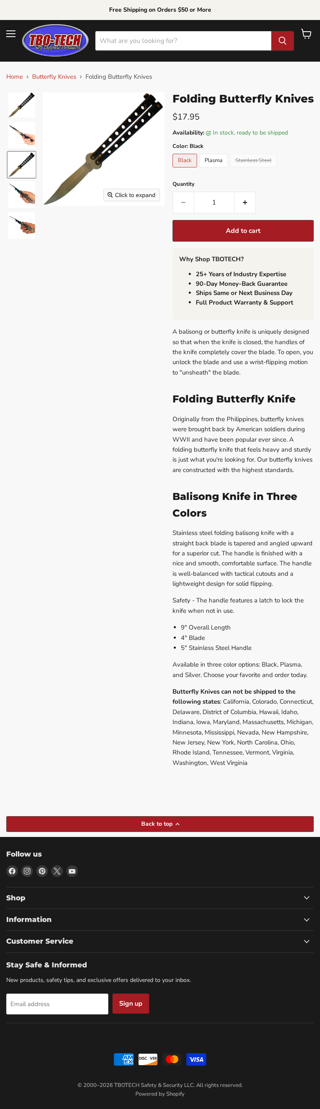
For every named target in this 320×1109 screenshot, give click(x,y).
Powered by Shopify (160, 1094)
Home (14, 76)
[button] (22, 105)
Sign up (130, 1003)
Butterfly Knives (54, 76)
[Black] (185, 169)
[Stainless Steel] (254, 169)
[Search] (282, 40)
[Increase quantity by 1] (245, 202)
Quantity (183, 184)
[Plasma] (214, 169)
